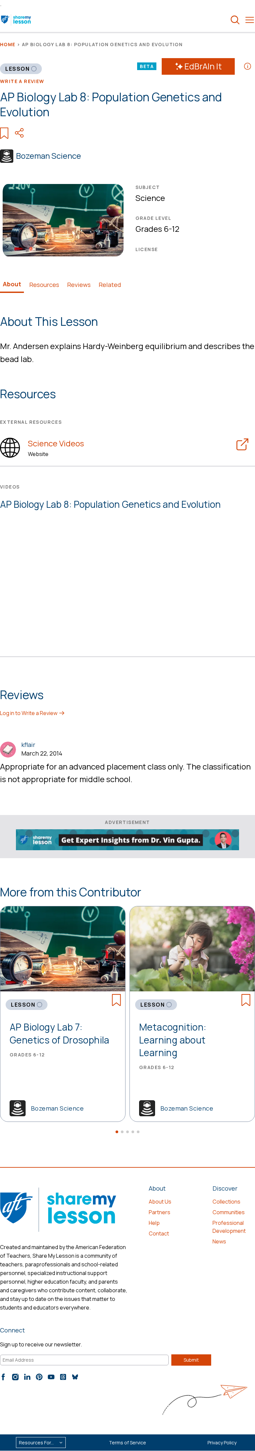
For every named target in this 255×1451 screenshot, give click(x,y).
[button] (117, 1132)
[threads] (63, 1377)
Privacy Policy (222, 1442)
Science (150, 197)
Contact (159, 1233)
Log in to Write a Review (29, 713)
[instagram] (15, 1377)
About (12, 284)
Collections (226, 1201)
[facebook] (3, 1377)
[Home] (16, 20)
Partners (159, 1212)
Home (8, 44)
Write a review (22, 81)
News (219, 1241)
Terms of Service (127, 1442)
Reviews (79, 285)
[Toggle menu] (249, 20)
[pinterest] (39, 1377)
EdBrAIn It (203, 66)
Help (154, 1222)
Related (110, 285)
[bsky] (75, 1377)
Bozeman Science (48, 155)
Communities (228, 1212)
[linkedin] (27, 1377)
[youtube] (51, 1377)
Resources (44, 285)
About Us (160, 1201)
